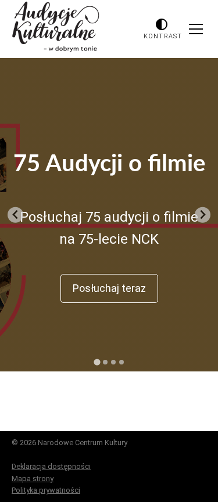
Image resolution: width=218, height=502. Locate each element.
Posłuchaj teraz (109, 288)
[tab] (97, 362)
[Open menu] (195, 29)
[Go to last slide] (15, 215)
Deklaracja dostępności (51, 466)
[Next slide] (202, 215)
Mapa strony (32, 478)
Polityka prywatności (46, 490)
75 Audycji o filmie (109, 164)
